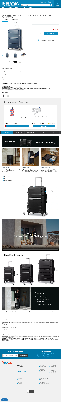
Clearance (30, 7)
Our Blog (19, 385)
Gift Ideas (42, 365)
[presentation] (2, 55)
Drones (41, 371)
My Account (42, 381)
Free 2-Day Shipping (44, 378)
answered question (19, 21)
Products (4, 7)
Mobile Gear (42, 370)
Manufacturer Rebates (44, 383)
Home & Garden (54, 366)
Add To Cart (51, 33)
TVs (41, 373)
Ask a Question (18, 22)
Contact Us (21, 371)
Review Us (20, 382)
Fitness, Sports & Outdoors (54, 368)
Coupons (16, 7)
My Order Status (43, 382)
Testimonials (20, 383)
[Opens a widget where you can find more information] (4, 399)
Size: (3, 77)
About (19, 379)
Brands (10, 7)
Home (3, 9)
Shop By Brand (43, 366)
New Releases (43, 367)
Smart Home (53, 372)
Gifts (25, 7)
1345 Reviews (4, 23)
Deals (21, 7)
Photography (53, 365)
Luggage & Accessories (53, 371)
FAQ (19, 381)
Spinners (7, 9)
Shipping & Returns (44, 379)
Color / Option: (5, 74)
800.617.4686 (20, 368)
